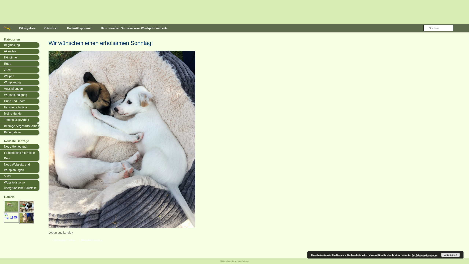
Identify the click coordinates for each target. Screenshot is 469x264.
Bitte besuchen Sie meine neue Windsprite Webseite (134, 28)
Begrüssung (12, 45)
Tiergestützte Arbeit (16, 119)
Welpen (9, 76)
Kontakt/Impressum (79, 28)
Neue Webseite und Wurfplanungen (17, 167)
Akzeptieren (450, 254)
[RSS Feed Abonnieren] (461, 28)
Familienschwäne (15, 107)
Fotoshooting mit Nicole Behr (19, 155)
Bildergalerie (27, 28)
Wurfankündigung (15, 94)
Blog (7, 28)
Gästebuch (51, 28)
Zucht (7, 70)
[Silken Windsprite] (241, 12)
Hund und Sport (14, 101)
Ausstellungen (13, 88)
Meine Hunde (13, 113)
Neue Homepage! (15, 146)
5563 (7, 176)
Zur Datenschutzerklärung (424, 255)
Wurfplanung (12, 82)
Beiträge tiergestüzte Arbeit (21, 126)
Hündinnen (11, 57)
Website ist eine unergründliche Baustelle (20, 185)
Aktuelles (10, 51)
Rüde (7, 63)
